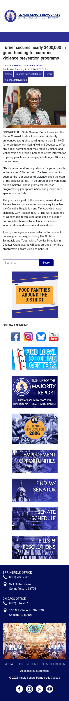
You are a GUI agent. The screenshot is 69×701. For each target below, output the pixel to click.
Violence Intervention (15, 80)
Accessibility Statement (34, 670)
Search (47, 262)
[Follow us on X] (41, 687)
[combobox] (21, 262)
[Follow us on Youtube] (49, 687)
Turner (49, 74)
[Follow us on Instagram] (28, 336)
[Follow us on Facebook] (15, 336)
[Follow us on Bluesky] (41, 336)
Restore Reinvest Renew (29, 74)
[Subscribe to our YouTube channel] (53, 336)
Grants (8, 74)
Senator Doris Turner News (28, 65)
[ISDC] (33, 16)
